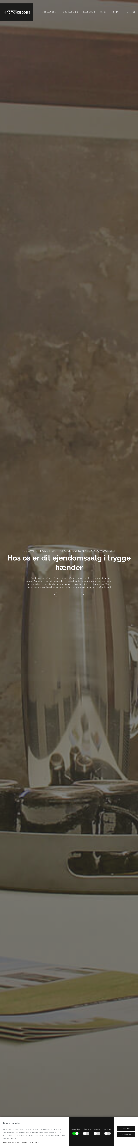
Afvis (125, 1128)
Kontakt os (69, 594)
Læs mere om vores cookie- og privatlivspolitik (21, 1142)
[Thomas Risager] (16, 12)
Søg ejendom (49, 12)
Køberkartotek (70, 12)
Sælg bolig (89, 12)
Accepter (126, 1134)
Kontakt (116, 12)
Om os (103, 12)
